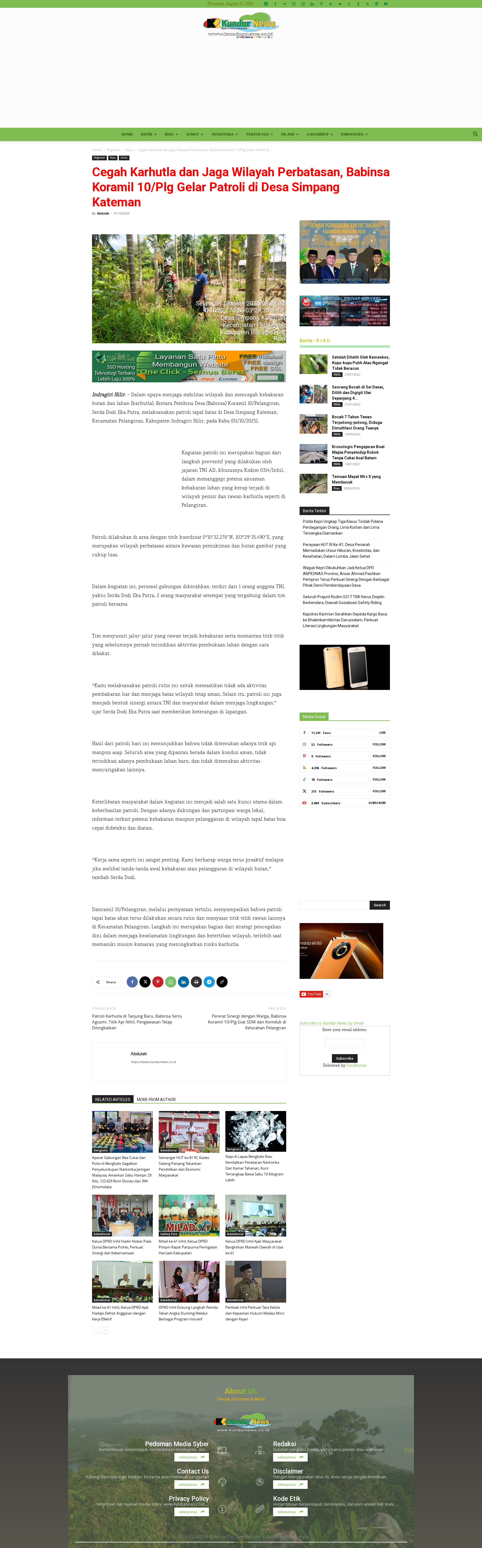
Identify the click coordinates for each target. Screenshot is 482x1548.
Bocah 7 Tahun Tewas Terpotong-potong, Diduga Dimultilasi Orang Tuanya (357, 422)
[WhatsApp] (170, 981)
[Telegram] (209, 981)
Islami (287, 134)
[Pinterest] (321, 4)
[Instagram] (303, 4)
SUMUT (192, 134)
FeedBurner (356, 1065)
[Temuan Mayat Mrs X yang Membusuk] (313, 483)
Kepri (146, 134)
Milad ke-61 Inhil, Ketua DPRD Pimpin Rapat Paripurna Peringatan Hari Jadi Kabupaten (188, 1247)
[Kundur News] (241, 26)
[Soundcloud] (340, 4)
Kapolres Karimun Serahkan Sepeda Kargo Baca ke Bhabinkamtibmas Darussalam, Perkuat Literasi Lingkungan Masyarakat (345, 620)
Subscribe (377, 803)
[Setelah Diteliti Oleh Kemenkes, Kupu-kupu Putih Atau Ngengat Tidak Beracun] (313, 364)
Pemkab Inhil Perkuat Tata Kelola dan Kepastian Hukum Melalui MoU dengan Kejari (254, 1313)
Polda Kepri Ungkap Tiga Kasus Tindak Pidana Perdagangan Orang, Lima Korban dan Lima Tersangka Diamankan (343, 527)
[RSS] (330, 4)
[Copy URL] (222, 981)
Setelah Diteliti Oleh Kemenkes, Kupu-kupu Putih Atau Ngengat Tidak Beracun (361, 363)
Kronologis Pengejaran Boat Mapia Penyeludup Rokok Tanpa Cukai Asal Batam (358, 452)
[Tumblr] (358, 4)
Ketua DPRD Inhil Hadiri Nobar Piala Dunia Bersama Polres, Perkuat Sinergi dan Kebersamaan (121, 1247)
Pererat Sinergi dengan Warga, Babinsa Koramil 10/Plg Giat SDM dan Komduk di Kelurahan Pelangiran (247, 1021)
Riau (169, 134)
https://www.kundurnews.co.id (153, 1062)
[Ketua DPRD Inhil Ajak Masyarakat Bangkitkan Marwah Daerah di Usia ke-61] (255, 1216)
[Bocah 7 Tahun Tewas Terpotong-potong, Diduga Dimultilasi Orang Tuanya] (313, 424)
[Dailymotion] (266, 4)
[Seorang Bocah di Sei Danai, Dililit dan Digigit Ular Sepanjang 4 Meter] (313, 394)
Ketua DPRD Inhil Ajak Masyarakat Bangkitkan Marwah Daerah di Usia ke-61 (254, 1247)
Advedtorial (168, 1150)
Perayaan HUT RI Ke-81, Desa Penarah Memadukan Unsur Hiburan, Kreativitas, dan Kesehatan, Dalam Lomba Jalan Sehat (341, 550)
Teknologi (257, 134)
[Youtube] (386, 4)
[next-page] (104, 1330)
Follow (379, 744)
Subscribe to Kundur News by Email (331, 1023)
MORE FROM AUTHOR (156, 1099)
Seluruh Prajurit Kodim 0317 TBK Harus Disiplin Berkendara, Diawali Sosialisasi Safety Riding (343, 600)
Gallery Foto (168, 1234)
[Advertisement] (241, 86)
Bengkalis (101, 1150)
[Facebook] (275, 4)
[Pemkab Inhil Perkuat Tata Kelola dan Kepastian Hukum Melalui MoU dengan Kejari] (255, 1282)
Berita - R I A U (315, 340)
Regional (113, 150)
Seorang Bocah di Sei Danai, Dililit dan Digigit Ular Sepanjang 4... (358, 392)
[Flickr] (284, 4)
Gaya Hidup (318, 134)
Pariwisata (352, 134)
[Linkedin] (312, 4)
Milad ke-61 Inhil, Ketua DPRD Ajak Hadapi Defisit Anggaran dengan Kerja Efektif (120, 1313)
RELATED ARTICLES (112, 1099)
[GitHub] (294, 4)
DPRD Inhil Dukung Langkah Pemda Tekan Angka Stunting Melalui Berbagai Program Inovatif (188, 1313)
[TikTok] (349, 4)
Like (382, 732)
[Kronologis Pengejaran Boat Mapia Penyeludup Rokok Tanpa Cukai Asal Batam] (313, 453)
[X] (367, 4)
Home (127, 134)
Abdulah (103, 213)
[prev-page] (95, 1330)
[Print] (196, 981)
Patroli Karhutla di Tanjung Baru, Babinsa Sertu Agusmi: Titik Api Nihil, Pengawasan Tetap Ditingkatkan (137, 1021)
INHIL (124, 158)
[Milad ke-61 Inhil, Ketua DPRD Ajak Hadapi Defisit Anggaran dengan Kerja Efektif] (122, 1282)
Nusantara (222, 134)
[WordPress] (376, 4)
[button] (475, 134)
